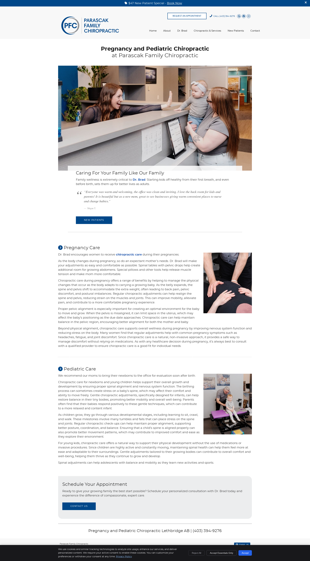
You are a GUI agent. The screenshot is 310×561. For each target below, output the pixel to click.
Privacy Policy (124, 557)
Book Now (174, 3)
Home (153, 31)
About (167, 31)
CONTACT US (79, 506)
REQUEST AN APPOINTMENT (187, 16)
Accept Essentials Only (221, 553)
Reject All (196, 553)
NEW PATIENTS (94, 220)
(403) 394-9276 (227, 16)
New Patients (236, 31)
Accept (245, 553)
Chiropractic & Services (207, 31)
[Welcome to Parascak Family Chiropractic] (90, 33)
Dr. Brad (182, 31)
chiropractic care (129, 254)
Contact (255, 31)
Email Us (244, 545)
